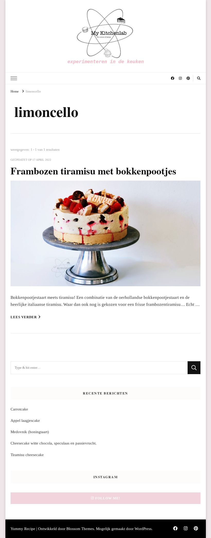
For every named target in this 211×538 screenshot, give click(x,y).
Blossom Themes (80, 529)
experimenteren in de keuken (105, 61)
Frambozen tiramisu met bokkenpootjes (93, 171)
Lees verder (24, 317)
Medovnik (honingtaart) (30, 432)
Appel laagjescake (25, 420)
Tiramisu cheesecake (27, 455)
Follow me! (107, 498)
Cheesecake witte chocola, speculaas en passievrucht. (53, 443)
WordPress (143, 529)
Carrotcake (19, 409)
